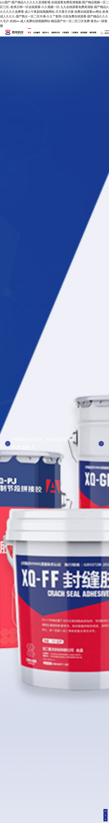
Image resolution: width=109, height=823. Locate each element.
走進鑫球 (36, 32)
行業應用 (65, 32)
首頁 (29, 32)
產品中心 (45, 32)
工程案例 (74, 32)
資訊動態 (83, 32)
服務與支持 (55, 32)
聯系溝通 (93, 32)
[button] (7, 443)
